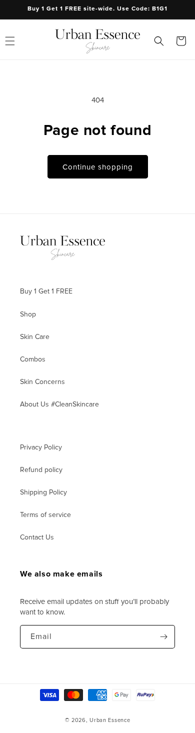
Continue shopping (97, 167)
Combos (33, 359)
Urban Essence (110, 720)
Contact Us (37, 537)
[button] (159, 41)
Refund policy (41, 470)
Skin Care (35, 336)
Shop (28, 314)
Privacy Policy (41, 447)
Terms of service (45, 514)
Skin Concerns (42, 382)
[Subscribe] (163, 636)
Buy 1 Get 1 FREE (46, 291)
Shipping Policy (43, 492)
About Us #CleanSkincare (59, 404)
